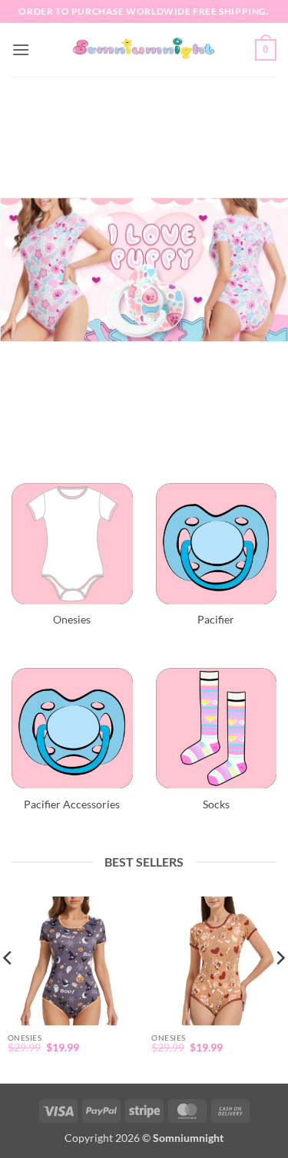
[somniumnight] (144, 50)
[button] (21, 49)
